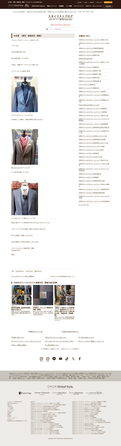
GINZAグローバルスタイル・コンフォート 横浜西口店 (93, 108)
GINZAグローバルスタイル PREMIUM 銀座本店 (91, 48)
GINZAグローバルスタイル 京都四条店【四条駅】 (83, 424)
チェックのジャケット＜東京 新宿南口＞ (23, 276)
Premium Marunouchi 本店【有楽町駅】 (39, 411)
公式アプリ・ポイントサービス (94, 6)
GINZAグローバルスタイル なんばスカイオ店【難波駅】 (84, 417)
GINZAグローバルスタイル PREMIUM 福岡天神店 (92, 192)
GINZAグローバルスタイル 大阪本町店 (89, 153)
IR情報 (85, 2)
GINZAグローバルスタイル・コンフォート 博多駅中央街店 (94, 189)
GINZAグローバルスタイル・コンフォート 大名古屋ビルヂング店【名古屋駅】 (89, 406)
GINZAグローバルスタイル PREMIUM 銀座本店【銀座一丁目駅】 (45, 406)
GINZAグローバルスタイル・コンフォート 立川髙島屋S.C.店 (94, 95)
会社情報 (79, 2)
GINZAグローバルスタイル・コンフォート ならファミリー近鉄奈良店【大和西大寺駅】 (91, 422)
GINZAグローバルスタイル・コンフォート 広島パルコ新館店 (94, 185)
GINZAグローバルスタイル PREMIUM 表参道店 (91, 51)
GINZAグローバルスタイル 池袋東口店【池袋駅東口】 (42, 422)
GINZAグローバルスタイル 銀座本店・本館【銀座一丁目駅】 (44, 416)
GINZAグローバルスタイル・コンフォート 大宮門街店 (93, 112)
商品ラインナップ (51, 6)
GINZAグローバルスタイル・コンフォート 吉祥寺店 (92, 91)
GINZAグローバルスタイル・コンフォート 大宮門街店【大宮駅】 (45, 432)
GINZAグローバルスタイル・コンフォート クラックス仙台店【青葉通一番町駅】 (48, 404)
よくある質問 (10, 408)
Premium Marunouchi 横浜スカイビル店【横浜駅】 (42, 428)
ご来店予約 (108, 6)
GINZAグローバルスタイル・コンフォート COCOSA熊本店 (94, 201)
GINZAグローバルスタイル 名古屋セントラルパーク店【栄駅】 (86, 408)
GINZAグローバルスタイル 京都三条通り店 (90, 174)
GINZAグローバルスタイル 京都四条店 (89, 177)
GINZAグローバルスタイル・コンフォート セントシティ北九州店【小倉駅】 (89, 432)
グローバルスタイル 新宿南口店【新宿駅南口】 (41, 420)
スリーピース (29, 271)
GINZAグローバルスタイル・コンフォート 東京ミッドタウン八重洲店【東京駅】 (48, 412)
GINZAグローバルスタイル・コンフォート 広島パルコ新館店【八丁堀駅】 (88, 427)
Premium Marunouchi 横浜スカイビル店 (89, 105)
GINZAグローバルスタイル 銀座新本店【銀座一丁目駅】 (43, 414)
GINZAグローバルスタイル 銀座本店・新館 (90, 74)
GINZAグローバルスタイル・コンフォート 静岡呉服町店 (93, 124)
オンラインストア (78, 6)
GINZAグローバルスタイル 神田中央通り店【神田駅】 (42, 419)
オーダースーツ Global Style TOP (14, 401)
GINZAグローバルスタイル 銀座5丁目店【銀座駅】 (42, 417)
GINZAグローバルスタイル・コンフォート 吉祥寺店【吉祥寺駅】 (45, 424)
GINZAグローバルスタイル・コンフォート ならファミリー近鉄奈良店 (94, 169)
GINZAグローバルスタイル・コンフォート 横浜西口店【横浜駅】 (45, 430)
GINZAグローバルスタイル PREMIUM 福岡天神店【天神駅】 (85, 428)
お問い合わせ (99, 2)
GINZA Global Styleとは (38, 6)
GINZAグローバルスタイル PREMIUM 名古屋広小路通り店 (94, 127)
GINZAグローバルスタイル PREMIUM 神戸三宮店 (92, 180)
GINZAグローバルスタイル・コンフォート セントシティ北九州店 (94, 197)
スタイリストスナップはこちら (60, 24)
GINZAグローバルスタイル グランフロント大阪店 (92, 146)
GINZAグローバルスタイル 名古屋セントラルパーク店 (93, 136)
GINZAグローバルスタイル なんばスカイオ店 (90, 156)
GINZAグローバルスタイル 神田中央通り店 (90, 81)
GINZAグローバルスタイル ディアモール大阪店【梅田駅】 (85, 414)
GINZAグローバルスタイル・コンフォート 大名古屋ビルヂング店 (94, 131)
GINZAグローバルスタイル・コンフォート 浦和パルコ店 (93, 115)
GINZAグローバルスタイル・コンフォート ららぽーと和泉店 (94, 164)
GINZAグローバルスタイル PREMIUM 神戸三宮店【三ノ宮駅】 (86, 425)
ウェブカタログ (10, 409)
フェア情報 (69, 6)
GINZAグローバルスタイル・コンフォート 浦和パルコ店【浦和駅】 (45, 433)
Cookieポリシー (10, 419)
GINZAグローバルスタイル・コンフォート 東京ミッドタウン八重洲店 (94, 62)
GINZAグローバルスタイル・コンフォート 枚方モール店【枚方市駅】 (87, 419)
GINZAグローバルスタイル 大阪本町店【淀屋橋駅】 (83, 416)
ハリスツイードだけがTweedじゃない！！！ (62, 276)
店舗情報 (61, 6)
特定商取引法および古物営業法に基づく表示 (17, 420)
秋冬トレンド (38, 271)
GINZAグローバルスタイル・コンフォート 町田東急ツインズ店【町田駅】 (47, 427)
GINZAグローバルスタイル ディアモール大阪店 (91, 150)
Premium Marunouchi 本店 (85, 58)
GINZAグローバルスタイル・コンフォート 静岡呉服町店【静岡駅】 (87, 403)
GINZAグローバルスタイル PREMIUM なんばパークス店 (93, 143)
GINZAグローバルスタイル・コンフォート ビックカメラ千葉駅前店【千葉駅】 (89, 401)
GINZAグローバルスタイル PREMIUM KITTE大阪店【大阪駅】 (86, 409)
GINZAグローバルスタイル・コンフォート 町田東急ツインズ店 (94, 100)
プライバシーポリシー (12, 417)
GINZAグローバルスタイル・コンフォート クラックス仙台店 (94, 43)
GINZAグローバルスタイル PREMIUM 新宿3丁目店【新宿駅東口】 (45, 409)
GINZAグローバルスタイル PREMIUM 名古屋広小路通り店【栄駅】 (87, 404)
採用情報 (92, 2)
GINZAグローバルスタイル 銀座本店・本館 (90, 70)
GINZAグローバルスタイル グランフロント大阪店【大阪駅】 (85, 412)
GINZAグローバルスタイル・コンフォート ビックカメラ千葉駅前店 (94, 119)
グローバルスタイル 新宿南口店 (87, 84)
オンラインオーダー (84, 204)
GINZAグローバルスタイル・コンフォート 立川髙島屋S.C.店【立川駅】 (46, 425)
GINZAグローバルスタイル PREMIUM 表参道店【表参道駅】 (44, 408)
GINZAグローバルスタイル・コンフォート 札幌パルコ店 (93, 39)
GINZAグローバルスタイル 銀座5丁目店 (89, 77)
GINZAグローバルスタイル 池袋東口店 (89, 88)
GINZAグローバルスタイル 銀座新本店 (89, 67)
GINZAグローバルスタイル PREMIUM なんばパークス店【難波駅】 (87, 411)
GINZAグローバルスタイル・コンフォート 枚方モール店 (93, 160)
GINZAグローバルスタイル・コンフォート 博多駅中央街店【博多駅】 (87, 430)
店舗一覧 (9, 404)
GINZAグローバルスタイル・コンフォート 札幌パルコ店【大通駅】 (45, 403)
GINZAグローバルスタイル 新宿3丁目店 (89, 55)
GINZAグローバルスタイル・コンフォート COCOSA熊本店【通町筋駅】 (88, 433)
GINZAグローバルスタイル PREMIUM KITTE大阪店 (92, 139)
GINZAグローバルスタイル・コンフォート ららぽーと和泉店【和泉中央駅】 (89, 420)
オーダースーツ (19, 271)
